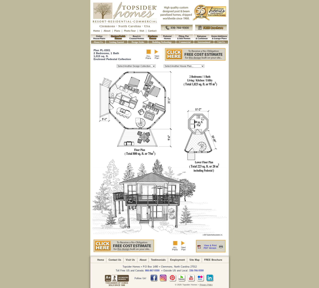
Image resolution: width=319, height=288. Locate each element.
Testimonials (158, 259)
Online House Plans (99, 37)
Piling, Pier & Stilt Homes (183, 37)
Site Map (194, 259)
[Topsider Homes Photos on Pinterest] (172, 281)
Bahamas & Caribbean (201, 37)
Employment (177, 259)
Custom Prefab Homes (118, 37)
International (204, 42)
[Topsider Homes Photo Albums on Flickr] (200, 281)
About (143, 259)
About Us (98, 42)
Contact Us (115, 259)
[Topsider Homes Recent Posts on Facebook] (154, 281)
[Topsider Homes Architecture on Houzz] (182, 281)
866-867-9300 (152, 270)
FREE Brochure (213, 259)
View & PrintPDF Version (210, 246)
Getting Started (116, 42)
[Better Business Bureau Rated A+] (117, 278)
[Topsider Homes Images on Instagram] (163, 281)
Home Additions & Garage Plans (219, 37)
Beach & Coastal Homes (136, 37)
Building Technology (161, 42)
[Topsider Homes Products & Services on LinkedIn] (210, 281)
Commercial (185, 42)
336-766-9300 (196, 270)
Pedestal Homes (167, 37)
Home (100, 259)
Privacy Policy (206, 285)
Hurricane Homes (152, 37)
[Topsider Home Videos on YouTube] (191, 281)
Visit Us (221, 42)
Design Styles (138, 42)
